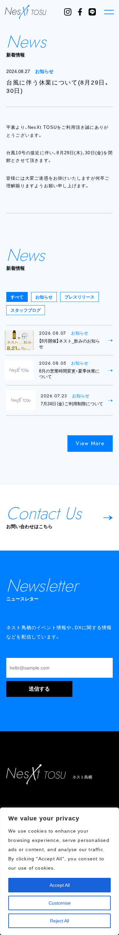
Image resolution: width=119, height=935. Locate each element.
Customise (60, 903)
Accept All (60, 885)
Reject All (59, 920)
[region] (59, 871)
